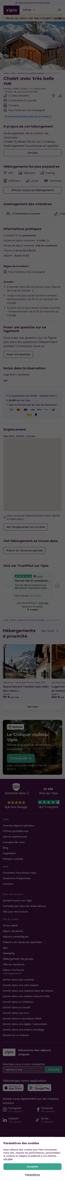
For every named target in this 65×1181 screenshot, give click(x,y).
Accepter (32, 1166)
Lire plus (7, 1159)
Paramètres (32, 1174)
